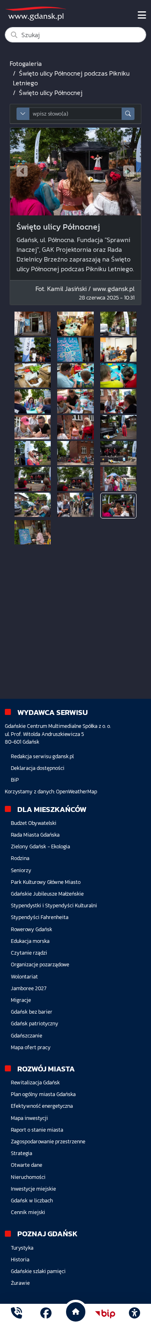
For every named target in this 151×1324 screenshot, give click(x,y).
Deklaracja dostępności (37, 768)
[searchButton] (128, 114)
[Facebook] (46, 1313)
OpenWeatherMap (76, 791)
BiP (15, 780)
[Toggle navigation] (142, 15)
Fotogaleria (26, 63)
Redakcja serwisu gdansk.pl (42, 756)
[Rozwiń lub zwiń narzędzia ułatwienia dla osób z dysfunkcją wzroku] (134, 1314)
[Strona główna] (16, 1313)
